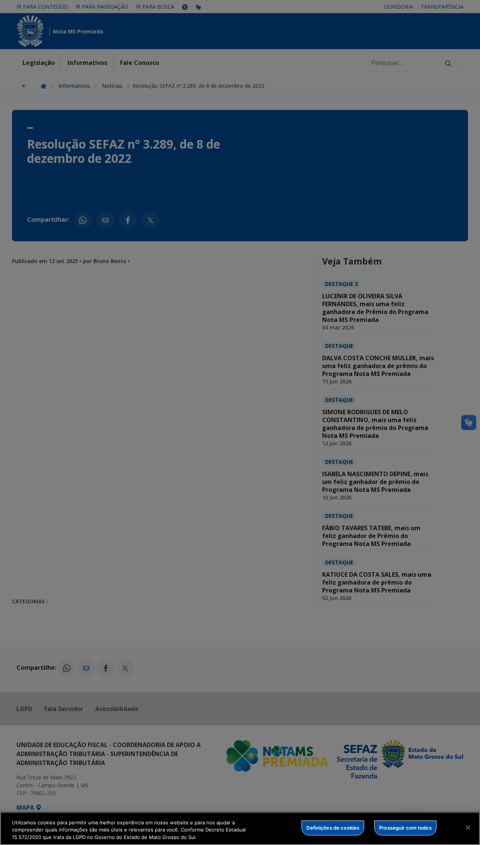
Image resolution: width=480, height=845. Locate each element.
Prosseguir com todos (405, 827)
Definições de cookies (332, 827)
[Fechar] (468, 827)
